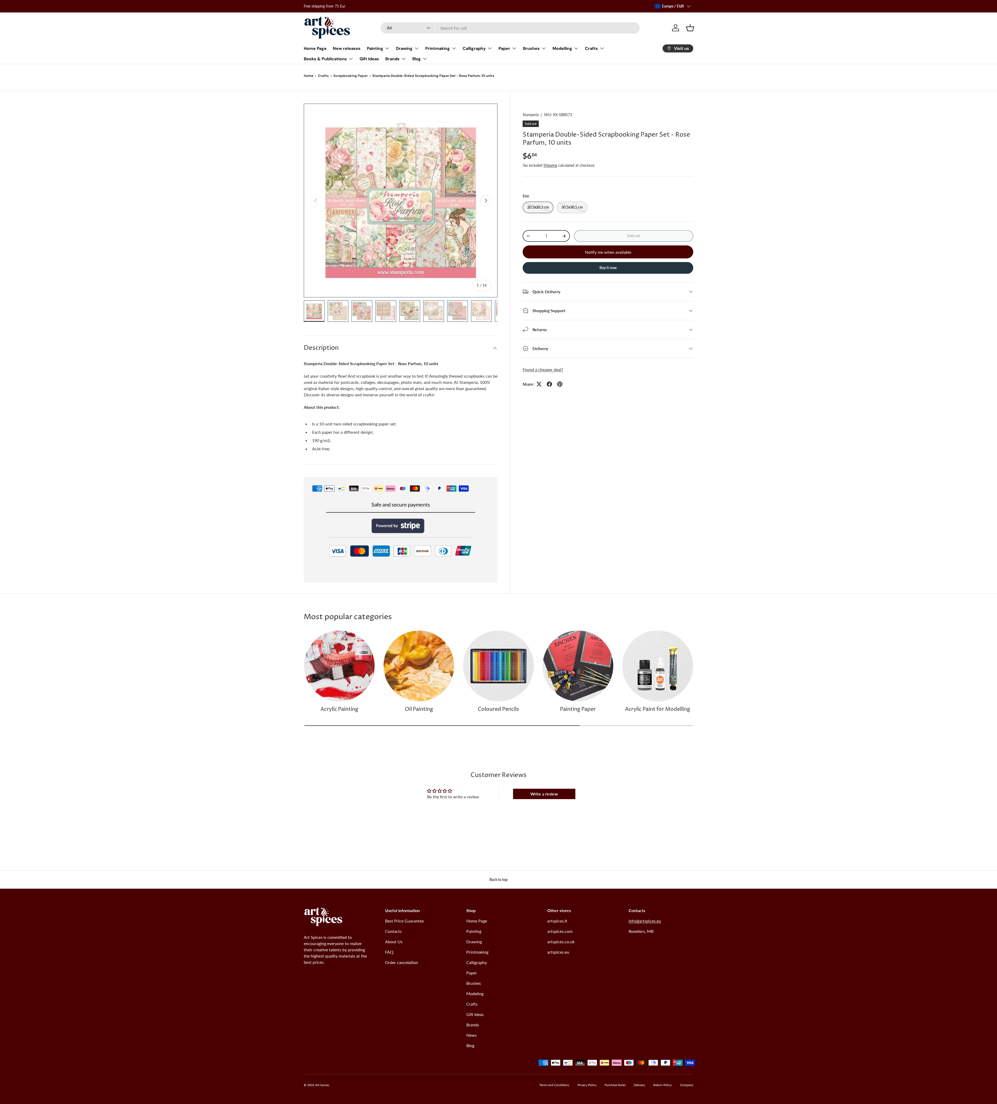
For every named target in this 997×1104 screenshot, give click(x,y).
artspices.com (559, 931)
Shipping (550, 165)
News (471, 1035)
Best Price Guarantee (404, 920)
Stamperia (531, 114)
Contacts (393, 931)
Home (308, 75)
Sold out (633, 235)
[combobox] (510, 28)
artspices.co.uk (561, 941)
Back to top (498, 879)
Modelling (562, 48)
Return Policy (662, 1085)
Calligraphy (474, 48)
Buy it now (608, 267)
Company (686, 1085)
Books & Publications (325, 59)
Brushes (531, 48)
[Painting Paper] (578, 666)
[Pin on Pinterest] (560, 384)
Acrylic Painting (339, 709)
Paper (504, 48)
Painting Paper (578, 709)
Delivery (639, 1085)
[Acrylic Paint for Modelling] (657, 666)
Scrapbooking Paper (350, 75)
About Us (393, 941)
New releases (347, 48)
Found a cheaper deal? (543, 369)
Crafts (591, 48)
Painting (375, 48)
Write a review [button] (544, 793)
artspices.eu (558, 951)
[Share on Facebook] (549, 384)
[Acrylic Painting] (339, 666)
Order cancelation (401, 962)
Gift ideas (475, 1014)
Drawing (404, 48)
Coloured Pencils (498, 709)
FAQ (389, 951)
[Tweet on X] (539, 384)
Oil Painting (419, 709)
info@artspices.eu (645, 920)
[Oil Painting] (418, 666)
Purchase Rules (615, 1085)
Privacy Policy (586, 1085)
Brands (392, 59)
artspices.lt (557, 920)
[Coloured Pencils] (498, 666)
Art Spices (322, 1085)
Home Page (315, 48)
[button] (690, 28)
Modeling (474, 993)
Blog (416, 59)
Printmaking (437, 48)
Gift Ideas (369, 59)
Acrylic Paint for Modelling (657, 709)
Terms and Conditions (554, 1085)
